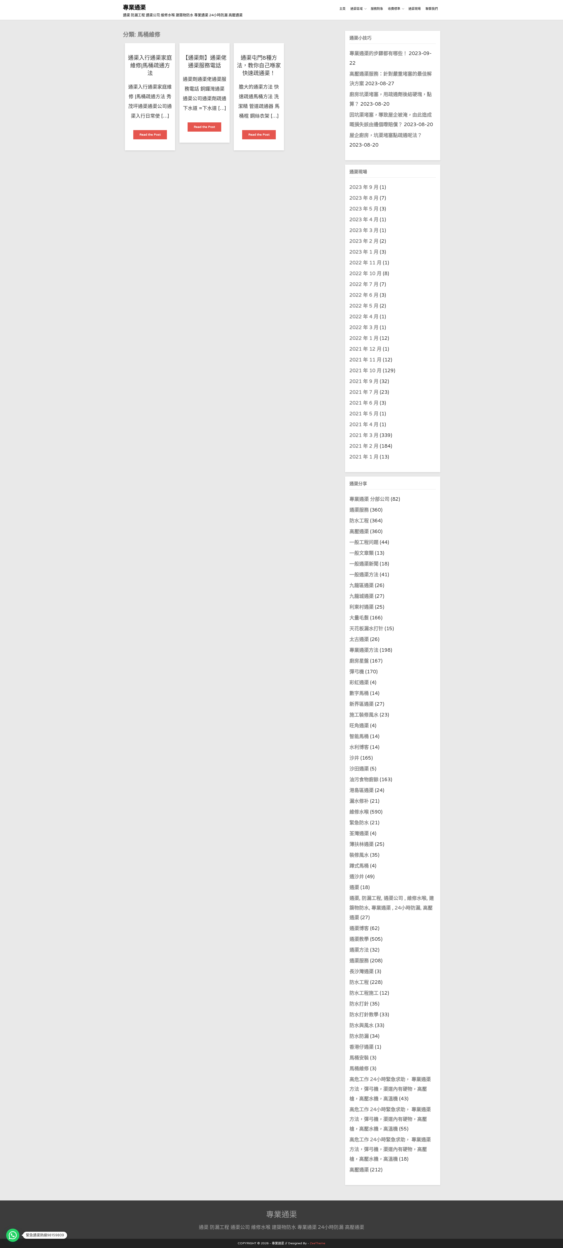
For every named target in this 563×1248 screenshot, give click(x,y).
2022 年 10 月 (365, 273)
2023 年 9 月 (363, 187)
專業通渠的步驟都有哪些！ (378, 53)
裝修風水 (359, 855)
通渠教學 (359, 939)
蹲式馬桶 (359, 866)
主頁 (342, 9)
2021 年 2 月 (363, 446)
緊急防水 (359, 823)
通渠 (354, 887)
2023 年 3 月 (363, 230)
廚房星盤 (359, 661)
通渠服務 (359, 510)
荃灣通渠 (359, 833)
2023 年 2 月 (363, 241)
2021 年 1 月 (363, 457)
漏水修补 (359, 801)
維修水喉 (359, 812)
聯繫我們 (432, 9)
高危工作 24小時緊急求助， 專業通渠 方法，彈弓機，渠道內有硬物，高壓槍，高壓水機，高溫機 (390, 1089)
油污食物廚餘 (363, 779)
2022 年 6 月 (363, 295)
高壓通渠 (359, 531)
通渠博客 (359, 928)
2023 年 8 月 (363, 198)
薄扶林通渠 (361, 844)
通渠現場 (414, 9)
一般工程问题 (363, 542)
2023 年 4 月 (363, 220)
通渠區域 (356, 9)
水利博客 (359, 747)
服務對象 (377, 9)
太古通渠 (359, 639)
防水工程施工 (363, 993)
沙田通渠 (359, 769)
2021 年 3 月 (363, 435)
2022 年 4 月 (363, 317)
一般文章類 (361, 553)
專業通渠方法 (363, 650)
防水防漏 (359, 1036)
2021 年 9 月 (363, 381)
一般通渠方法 (363, 575)
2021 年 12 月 (365, 349)
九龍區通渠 (361, 585)
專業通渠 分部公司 (369, 499)
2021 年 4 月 (363, 424)
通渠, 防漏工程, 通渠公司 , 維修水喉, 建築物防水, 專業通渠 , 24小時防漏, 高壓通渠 (391, 907)
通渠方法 (359, 950)
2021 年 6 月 (363, 403)
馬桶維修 (359, 1068)
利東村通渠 (361, 607)
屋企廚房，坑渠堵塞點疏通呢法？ (385, 135)
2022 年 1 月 (363, 338)
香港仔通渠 (361, 1047)
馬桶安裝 (359, 1058)
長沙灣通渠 (361, 971)
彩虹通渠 (359, 682)
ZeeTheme (317, 1243)
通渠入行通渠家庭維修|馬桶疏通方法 (150, 66)
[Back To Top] (556, 1240)
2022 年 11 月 (365, 263)
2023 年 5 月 (363, 209)
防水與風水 (361, 1025)
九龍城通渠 (361, 596)
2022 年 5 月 (363, 306)
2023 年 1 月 (363, 252)
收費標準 (394, 9)
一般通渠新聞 (363, 564)
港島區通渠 (361, 790)
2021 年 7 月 (363, 392)
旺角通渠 (359, 726)
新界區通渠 (361, 704)
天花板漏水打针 (366, 628)
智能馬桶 (359, 736)
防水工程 (359, 521)
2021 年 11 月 (365, 360)
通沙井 (356, 877)
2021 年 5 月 (363, 414)
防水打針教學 (363, 1015)
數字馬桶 (359, 693)
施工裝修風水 (363, 715)
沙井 (354, 758)
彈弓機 (356, 672)
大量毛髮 (359, 618)
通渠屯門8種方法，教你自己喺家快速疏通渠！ (259, 66)
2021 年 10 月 (365, 371)
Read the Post (151, 136)
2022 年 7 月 (363, 284)
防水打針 (359, 1004)
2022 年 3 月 (363, 327)
